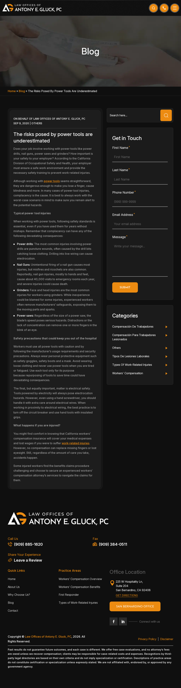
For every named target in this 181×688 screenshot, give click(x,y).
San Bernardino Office (135, 606)
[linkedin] (123, 621)
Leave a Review (28, 560)
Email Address (122, 215)
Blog (22, 91)
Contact (13, 610)
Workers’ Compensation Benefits (79, 587)
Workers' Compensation (127, 373)
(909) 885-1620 (28, 544)
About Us (14, 587)
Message (119, 237)
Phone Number (123, 192)
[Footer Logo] (90, 519)
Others (36, 123)
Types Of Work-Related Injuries (132, 364)
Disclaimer (166, 639)
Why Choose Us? (19, 594)
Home (12, 91)
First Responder (69, 594)
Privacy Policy (147, 639)
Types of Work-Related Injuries (78, 602)
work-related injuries (75, 443)
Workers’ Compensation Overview (80, 579)
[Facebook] (114, 621)
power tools (52, 181)
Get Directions (127, 595)
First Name (120, 148)
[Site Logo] (32, 8)
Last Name (120, 170)
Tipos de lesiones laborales (130, 356)
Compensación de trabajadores (132, 326)
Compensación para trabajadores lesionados (134, 337)
